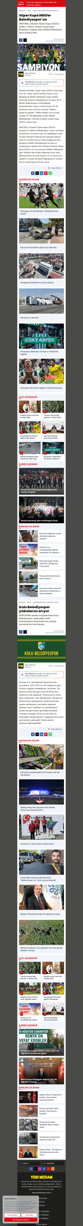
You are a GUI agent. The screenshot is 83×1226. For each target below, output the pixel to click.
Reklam (41, 1205)
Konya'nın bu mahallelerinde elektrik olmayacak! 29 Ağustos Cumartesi (43, 3)
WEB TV (26, 1163)
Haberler (22, 10)
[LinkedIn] (44, 1169)
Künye (41, 1202)
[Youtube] (48, 1169)
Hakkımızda (41, 1198)
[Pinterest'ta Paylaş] (46, 173)
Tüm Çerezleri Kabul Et (21, 1220)
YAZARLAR (50, 1163)
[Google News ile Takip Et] (59, 74)
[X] (35, 1169)
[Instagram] (40, 1169)
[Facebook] (31, 1169)
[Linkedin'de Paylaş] (41, 173)
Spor (29, 10)
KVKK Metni (41, 1224)
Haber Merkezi (30, 74)
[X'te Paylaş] (25, 40)
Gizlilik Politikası (41, 1215)
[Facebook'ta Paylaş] (20, 40)
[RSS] (52, 1169)
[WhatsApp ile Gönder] (50, 173)
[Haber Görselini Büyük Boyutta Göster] (41, 57)
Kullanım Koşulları (41, 1211)
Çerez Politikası (41, 1218)
